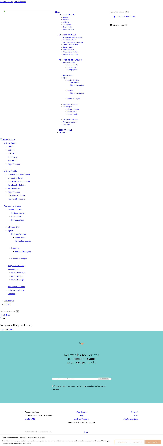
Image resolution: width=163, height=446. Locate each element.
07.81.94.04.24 (30, 419)
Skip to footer (20, 1)
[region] (81, 440)
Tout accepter (153, 442)
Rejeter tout (137, 442)
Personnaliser (122, 442)
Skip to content (6, 1)
